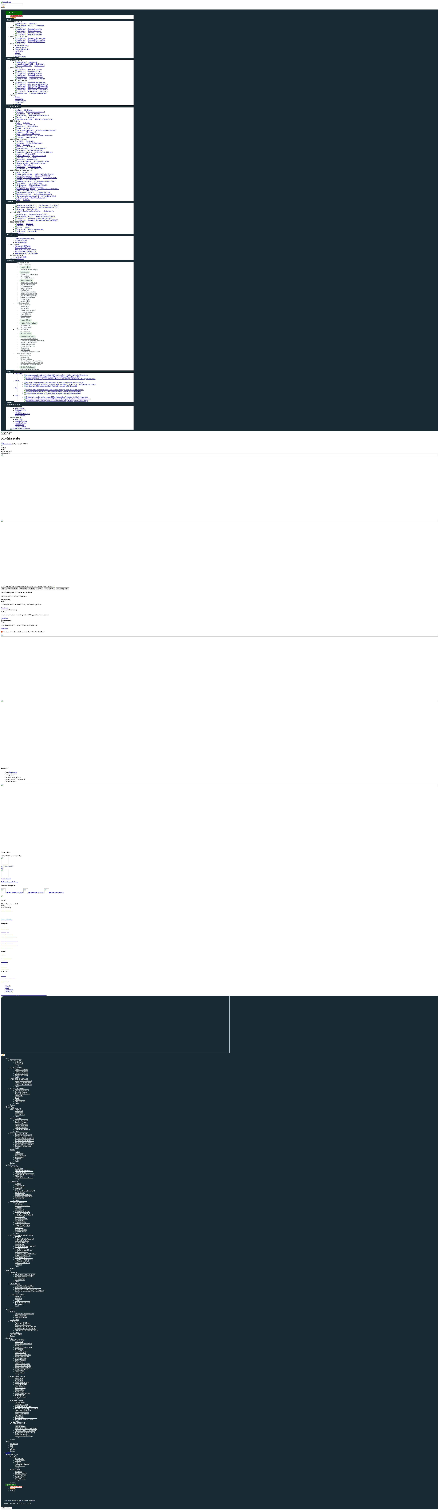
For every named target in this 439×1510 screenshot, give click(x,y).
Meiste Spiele (19, 1342)
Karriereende (13, 772)
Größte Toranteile (20, 1360)
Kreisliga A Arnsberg (21, 1069)
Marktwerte (18, 586)
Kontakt (8, 986)
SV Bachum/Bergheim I (22, 1213)
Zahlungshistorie (20, 1460)
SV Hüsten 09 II (20, 1217)
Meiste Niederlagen (21, 1384)
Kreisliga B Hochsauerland (23, 1083)
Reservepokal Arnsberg (22, 1129)
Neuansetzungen (20, 1155)
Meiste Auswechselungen (23, 1367)
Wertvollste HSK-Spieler (23, 1325)
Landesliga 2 (19, 1062)
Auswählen (4, 608)
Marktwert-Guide (16, 1334)
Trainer (24, 586)
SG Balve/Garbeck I (21, 1230)
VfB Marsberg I (20, 1193)
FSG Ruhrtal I (19, 1204)
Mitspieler (30, 586)
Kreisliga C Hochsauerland (23, 1084)
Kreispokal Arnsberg (21, 1127)
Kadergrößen (19, 1415)
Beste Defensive (20, 1388)
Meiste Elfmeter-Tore (22, 1356)
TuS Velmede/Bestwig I (22, 1263)
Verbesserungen (20, 1101)
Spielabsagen (19, 1154)
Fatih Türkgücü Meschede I (23, 1194)
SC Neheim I (19, 1169)
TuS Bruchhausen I (21, 1231)
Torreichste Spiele (20, 1427)
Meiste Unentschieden (22, 1382)
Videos (12, 1445)
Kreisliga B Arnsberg (21, 1071)
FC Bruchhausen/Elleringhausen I (25, 1254)
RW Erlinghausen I (21, 1172)
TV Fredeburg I (19, 1187)
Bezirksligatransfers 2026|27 (24, 1287)
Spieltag (17, 1152)
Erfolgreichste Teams (21, 1404)
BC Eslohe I (18, 1189)
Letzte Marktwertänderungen (24, 1314)
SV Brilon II (18, 1265)
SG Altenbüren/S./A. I (22, 1261)
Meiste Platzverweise (22, 1369)
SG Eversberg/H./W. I (22, 1243)
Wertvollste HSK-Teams (22, 1323)
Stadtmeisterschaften (22, 1090)
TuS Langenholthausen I (22, 1211)
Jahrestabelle (19, 1425)
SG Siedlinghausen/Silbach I (23, 1250)
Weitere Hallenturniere (22, 1094)
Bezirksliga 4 (19, 1064)
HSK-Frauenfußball (16, 1486)
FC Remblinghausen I (21, 1252)
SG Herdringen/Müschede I (24, 1196)
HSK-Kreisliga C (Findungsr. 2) (24, 1144)
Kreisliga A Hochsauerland (23, 1081)
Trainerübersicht (20, 1278)
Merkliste (18, 1159)
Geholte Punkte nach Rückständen (26, 1428)
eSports (12, 1449)
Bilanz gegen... (38, 586)
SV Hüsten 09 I (20, 1185)
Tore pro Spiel (19, 1349)
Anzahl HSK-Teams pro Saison (24, 1419)
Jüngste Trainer (20, 1395)
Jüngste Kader (19, 1417)
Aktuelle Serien (20, 1403)
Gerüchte (46, 586)
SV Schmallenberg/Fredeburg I (24, 1174)
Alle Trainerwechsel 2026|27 (24, 1276)
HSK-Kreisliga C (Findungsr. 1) (24, 1142)
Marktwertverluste (21, 1317)
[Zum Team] (5, 864)
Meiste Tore (18, 1345)
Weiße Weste (19, 1362)
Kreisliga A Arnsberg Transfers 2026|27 (28, 1289)
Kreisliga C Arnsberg (21, 1073)
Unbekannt (18, 1298)
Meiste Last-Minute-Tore (23, 1354)
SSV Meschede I (20, 1198)
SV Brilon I (18, 1183)
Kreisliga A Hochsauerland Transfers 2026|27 (29, 1291)
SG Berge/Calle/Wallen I (23, 1255)
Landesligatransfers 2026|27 (24, 1285)
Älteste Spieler (19, 1373)
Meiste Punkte (19, 1390)
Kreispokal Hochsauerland (23, 1146)
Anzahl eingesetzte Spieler (23, 1406)
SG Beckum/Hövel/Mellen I (24, 1215)
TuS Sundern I (19, 1176)
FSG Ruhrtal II (19, 1209)
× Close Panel (6, 1508)
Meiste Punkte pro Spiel (22, 1393)
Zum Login (23, 596)
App (11, 1447)
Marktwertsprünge (21, 1315)
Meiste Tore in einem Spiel (23, 1347)
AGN (7, 988)
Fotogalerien (14, 1443)
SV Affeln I (18, 1208)
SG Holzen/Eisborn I (21, 1219)
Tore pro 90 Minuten (21, 1351)
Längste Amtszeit (20, 1397)
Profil (2, 586)
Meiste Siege (19, 1380)
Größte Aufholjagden (21, 1434)
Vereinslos (18, 1297)
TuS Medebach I (20, 1244)
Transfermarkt (19, 1477)
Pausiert (17, 1300)
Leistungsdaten (9, 586)
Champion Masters (21, 1092)
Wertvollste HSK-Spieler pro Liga (25, 1328)
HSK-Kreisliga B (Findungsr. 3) (24, 1140)
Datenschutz (9, 989)
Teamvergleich (19, 1157)
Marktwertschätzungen (22, 1464)
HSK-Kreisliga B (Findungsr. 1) (24, 1137)
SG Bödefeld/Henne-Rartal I (24, 1178)
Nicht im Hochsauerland (22, 1302)
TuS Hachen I (19, 1228)
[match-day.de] (6, 2)
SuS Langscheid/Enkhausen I (24, 1170)
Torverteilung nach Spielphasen (25, 1432)
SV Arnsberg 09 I (20, 1222)
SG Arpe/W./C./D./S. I (22, 1241)
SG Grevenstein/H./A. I (22, 1224)
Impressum (8, 991)
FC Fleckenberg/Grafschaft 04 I (25, 1246)
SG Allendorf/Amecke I (22, 1226)
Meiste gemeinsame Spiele (23, 1343)
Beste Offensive (20, 1386)
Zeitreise (17, 1099)
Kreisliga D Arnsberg (21, 1075)
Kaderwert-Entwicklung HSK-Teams (26, 1330)
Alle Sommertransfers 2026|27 (25, 1274)
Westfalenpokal (20, 1114)
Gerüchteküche (20, 1280)
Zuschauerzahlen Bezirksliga (24, 1436)
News (50, 586)
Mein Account (19, 1458)
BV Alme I (18, 1237)
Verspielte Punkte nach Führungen (26, 1430)
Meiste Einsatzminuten (22, 1364)
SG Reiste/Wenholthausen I (24, 1259)
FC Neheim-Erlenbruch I (22, 1206)
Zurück (17, 1066)
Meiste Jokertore (20, 1353)
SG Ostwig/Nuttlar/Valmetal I (24, 1239)
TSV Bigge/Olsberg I (21, 1248)
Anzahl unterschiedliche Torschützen (26, 1408)
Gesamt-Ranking (20, 1479)
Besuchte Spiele (20, 1466)
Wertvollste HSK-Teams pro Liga (25, 1327)
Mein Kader (18, 1471)
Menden (12, 1488)
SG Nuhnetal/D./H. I (21, 1257)
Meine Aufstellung (21, 1473)
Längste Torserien (20, 1358)
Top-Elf (17, 1097)
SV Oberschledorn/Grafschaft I (25, 1191)
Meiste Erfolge (19, 1371)
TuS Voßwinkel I (20, 1220)
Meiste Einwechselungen (23, 1365)
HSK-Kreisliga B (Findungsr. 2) (24, 1139)
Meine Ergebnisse (20, 1475)
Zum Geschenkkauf (38, 632)
